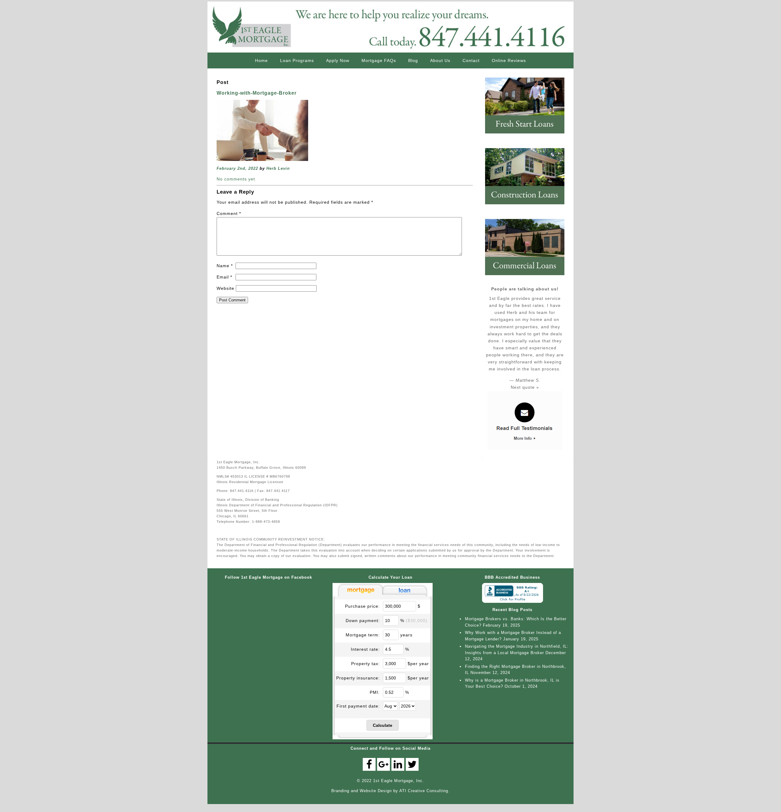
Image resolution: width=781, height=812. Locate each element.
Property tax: (365, 663)
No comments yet (236, 179)
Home (261, 60)
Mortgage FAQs (379, 60)
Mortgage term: (363, 634)
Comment (229, 213)
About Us (440, 60)
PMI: (375, 692)
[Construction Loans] (527, 206)
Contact (471, 60)
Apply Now (337, 60)
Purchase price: (362, 606)
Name (225, 265)
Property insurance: (358, 677)
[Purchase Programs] (527, 135)
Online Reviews (509, 60)
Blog (413, 60)
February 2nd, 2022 (237, 168)
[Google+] (383, 764)
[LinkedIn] (397, 764)
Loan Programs (297, 60)
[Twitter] (412, 764)
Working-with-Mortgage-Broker (257, 93)
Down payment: (363, 620)
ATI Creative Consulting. (424, 790)
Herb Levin (278, 168)
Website (225, 288)
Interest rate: (365, 649)
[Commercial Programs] (527, 277)
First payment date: (358, 706)
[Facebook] (369, 764)
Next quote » (525, 387)
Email (224, 277)
